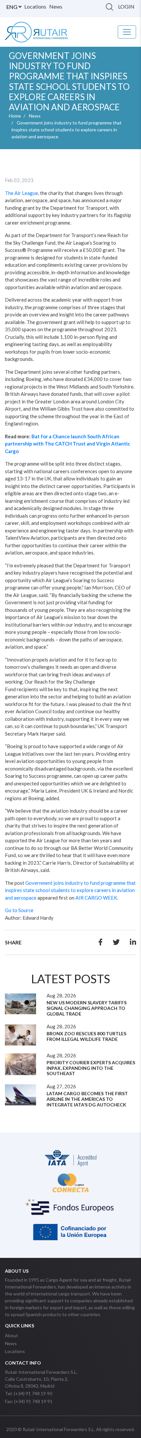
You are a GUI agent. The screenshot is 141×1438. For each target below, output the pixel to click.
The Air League (21, 193)
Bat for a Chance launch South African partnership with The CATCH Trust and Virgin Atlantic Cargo (67, 443)
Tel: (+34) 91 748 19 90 (28, 1393)
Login (126, 6)
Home (15, 116)
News (55, 6)
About (11, 1335)
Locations (35, 6)
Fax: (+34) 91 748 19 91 (28, 1401)
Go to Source (19, 910)
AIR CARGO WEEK (96, 898)
